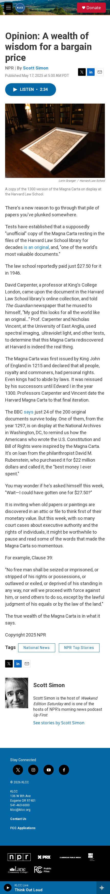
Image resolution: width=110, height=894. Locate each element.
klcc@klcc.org (20, 810)
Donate (93, 7)
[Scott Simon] (16, 693)
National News (37, 648)
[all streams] (103, 887)
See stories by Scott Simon (58, 723)
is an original (36, 247)
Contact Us (18, 819)
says (29, 412)
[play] (8, 887)
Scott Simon (35, 67)
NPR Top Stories (79, 648)
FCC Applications (23, 828)
